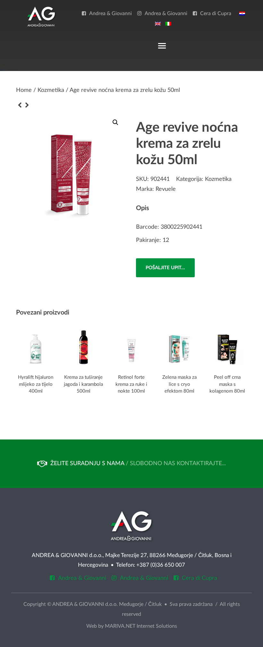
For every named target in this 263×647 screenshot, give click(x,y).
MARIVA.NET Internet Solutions (141, 626)
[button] (115, 122)
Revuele (166, 189)
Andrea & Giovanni (110, 13)
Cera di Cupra (215, 13)
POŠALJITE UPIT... (165, 267)
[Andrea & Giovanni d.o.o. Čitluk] (41, 16)
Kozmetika (51, 90)
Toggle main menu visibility (161, 45)
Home (24, 90)
